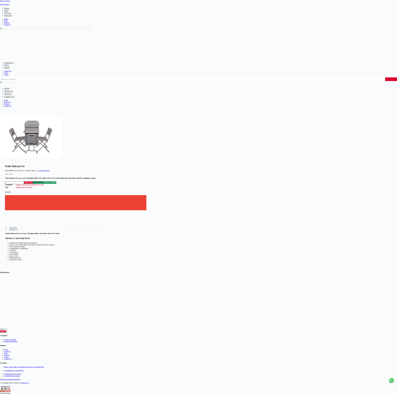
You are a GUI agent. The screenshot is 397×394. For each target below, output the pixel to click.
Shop (6, 10)
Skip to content (5, 1)
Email (2, 329)
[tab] (57, 228)
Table (42, 185)
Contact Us (8, 62)
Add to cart (28, 182)
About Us (8, 15)
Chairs (18, 185)
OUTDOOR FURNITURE (30, 185)
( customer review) (43, 170)
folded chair (20, 187)
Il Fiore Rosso (4, 4)
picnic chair (28, 187)
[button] (75, 196)
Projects (7, 13)
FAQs (6, 65)
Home (6, 8)
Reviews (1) (13, 229)
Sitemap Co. (25, 383)
